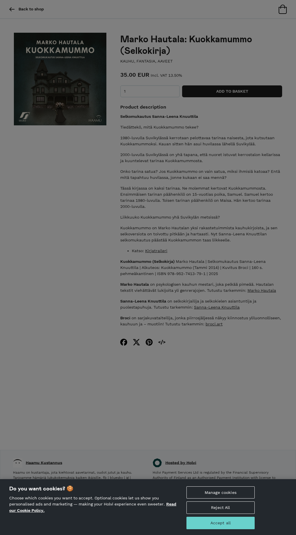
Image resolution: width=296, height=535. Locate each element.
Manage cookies (220, 492)
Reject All (220, 507)
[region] (148, 507)
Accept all (220, 523)
